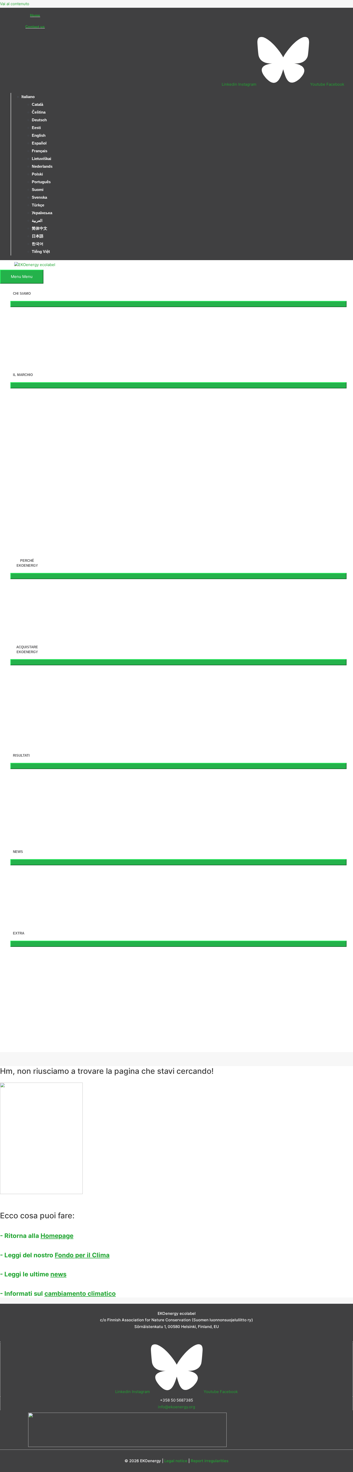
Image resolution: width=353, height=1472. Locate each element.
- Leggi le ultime (33, 1274)
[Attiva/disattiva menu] (178, 304)
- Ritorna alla (36, 1235)
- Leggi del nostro (55, 1255)
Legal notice (175, 1460)
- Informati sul (58, 1293)
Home (35, 15)
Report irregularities (209, 1460)
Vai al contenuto (14, 3)
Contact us (35, 27)
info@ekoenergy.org (176, 1406)
